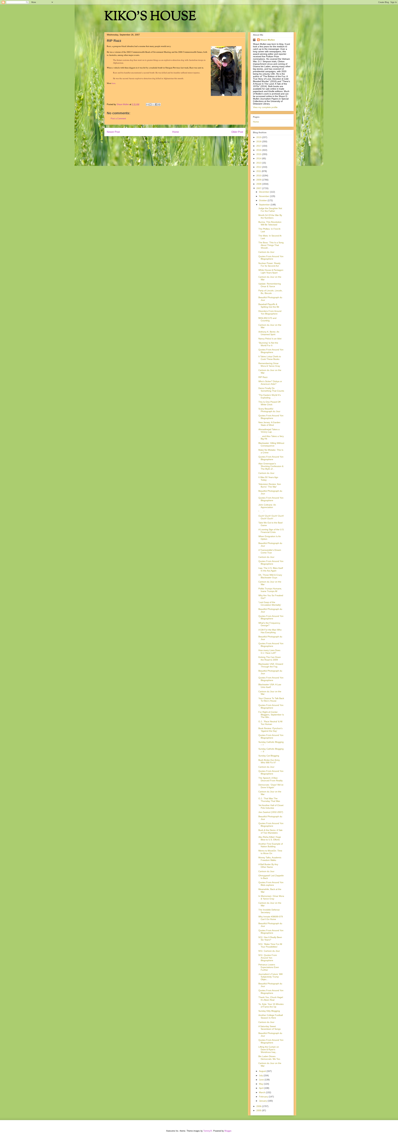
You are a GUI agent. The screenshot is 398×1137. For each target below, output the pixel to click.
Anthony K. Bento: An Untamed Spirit (268, 333)
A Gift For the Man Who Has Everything (270, 631)
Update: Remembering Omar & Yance (269, 285)
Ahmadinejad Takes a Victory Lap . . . (269, 430)
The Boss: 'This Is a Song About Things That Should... (271, 245)
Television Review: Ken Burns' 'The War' (269, 485)
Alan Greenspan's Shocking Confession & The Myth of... (270, 466)
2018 (259, 141)
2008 (259, 184)
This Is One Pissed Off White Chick (269, 403)
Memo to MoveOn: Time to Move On (270, 852)
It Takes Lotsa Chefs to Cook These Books (269, 357)
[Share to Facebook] (156, 104)
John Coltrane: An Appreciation (267, 506)
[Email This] (147, 104)
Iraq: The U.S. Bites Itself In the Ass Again (270, 569)
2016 (259, 150)
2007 (259, 188)
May (261, 1084)
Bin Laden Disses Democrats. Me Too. (269, 1057)
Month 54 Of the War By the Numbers (270, 216)
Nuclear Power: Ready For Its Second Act (269, 264)
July (261, 1075)
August (262, 1071)
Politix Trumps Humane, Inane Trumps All (270, 589)
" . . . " (261, 511)
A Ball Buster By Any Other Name (268, 865)
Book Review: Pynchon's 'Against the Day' (270, 729)
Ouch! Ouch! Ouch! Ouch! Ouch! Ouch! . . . (271, 517)
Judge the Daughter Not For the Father (270, 209)
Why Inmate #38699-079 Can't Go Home (270, 917)
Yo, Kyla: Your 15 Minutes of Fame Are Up (271, 1005)
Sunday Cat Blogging (268, 755)
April (261, 1088)
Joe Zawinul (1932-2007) (270, 812)
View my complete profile (265, 107)
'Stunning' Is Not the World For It (268, 344)
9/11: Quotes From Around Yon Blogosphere (267, 958)
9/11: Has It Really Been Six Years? (270, 938)
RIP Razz (263, 377)
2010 (259, 175)
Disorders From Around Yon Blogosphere (269, 312)
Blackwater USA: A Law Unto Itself (269, 685)
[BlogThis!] (150, 104)
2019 (259, 137)
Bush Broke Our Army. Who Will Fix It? (269, 761)
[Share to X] (153, 104)
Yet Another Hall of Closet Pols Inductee (270, 806)
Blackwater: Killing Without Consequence (271, 444)
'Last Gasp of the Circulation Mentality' (269, 603)
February (264, 1096)
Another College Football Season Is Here (270, 1016)
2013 (259, 163)
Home (175, 132)
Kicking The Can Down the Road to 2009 (269, 658)
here (113, 83)
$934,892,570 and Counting (267, 319)
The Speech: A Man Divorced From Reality (270, 779)
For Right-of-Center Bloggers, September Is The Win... (271, 715)
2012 (259, 167)
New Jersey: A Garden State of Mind (269, 423)
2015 (259, 154)
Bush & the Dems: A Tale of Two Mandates (270, 831)
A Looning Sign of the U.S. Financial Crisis (271, 530)
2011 (259, 171)
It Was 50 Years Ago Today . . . (268, 478)
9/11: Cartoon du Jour (269, 951)
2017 (259, 146)
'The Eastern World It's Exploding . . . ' (269, 396)
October (263, 200)
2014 (259, 158)
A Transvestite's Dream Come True (269, 551)
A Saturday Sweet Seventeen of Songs (269, 1027)
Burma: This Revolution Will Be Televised (269, 223)
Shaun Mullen (267, 40)
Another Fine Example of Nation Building (270, 845)
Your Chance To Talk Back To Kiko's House (271, 699)
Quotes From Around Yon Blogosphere (270, 257)
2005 (259, 1110)
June (261, 1079)
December (264, 192)
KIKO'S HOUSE (150, 17)
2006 (259, 1106)
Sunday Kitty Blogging (269, 1011)
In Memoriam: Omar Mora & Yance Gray (271, 897)
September (265, 204)
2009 (259, 179)
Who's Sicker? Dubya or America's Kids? (270, 382)
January (263, 1101)
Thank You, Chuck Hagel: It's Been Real (270, 998)
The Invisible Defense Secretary (269, 911)
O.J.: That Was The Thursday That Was (269, 799)
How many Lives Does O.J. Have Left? (269, 651)
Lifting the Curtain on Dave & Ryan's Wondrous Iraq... (268, 1049)
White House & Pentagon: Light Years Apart (271, 271)
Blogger (227, 1131)
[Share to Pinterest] (159, 104)
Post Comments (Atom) (181, 142)
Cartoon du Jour (266, 252)
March (262, 1092)
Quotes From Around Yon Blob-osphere (270, 883)
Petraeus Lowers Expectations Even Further (268, 967)
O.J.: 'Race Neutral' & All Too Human (270, 722)
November (264, 196)
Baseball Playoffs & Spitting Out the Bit (268, 305)
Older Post (237, 132)
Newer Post (113, 132)
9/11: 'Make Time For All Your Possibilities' (270, 945)
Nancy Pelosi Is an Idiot (269, 338)
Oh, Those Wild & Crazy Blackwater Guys (270, 576)
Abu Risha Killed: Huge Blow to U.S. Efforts (269, 838)
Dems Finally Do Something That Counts (271, 389)
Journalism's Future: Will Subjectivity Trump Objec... (270, 977)
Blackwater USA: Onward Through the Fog (270, 665)
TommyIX (207, 1131)
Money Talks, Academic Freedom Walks (269, 858)
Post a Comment (118, 118)
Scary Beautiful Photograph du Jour (269, 410)
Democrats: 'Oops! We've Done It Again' (270, 786)
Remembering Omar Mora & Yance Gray (269, 364)
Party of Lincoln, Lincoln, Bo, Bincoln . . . (270, 291)
